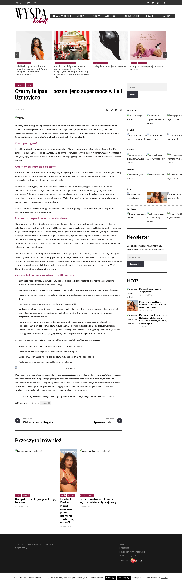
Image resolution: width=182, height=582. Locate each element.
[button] (17, 55)
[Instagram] (157, 2)
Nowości (142, 63)
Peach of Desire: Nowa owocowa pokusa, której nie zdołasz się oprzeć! (67, 510)
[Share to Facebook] (107, 109)
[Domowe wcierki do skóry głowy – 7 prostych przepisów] (137, 158)
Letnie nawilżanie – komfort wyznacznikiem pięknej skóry (98, 500)
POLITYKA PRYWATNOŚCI (132, 552)
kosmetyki (45, 403)
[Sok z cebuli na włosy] (157, 158)
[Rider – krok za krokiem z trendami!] (157, 178)
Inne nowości (61, 63)
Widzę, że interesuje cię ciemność (109, 66)
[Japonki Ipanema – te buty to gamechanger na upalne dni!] (137, 178)
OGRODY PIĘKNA (127, 555)
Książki (96, 63)
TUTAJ (164, 577)
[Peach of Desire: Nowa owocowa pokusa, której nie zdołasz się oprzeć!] (157, 197)
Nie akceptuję (123, 578)
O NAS (122, 544)
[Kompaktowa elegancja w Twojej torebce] (137, 197)
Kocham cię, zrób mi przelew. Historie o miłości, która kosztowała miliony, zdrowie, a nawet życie (153, 319)
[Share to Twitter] (111, 109)
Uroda (20, 63)
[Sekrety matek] (157, 138)
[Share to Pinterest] (120, 109)
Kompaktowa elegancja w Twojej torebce (146, 67)
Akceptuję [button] (110, 578)
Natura (130, 149)
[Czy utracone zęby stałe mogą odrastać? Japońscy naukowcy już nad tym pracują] (157, 217)
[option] (34, 54)
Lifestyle (71, 63)
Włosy (27, 63)
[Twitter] (153, 2)
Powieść (104, 63)
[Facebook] (148, 2)
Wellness (131, 208)
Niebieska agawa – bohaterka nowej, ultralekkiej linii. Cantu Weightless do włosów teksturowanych (31, 70)
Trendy (130, 169)
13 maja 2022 (21, 109)
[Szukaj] (164, 2)
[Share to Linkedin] (116, 109)
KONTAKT (124, 548)
